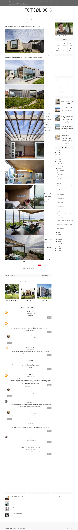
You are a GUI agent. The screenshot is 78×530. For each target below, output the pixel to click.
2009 (57, 253)
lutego (59, 243)
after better (30, 311)
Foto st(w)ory (30, 347)
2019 (57, 152)
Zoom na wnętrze (60, 194)
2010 (57, 252)
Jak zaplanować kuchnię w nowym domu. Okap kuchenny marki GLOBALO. (67, 101)
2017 (57, 156)
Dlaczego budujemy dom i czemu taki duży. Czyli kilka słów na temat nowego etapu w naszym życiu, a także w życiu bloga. (67, 128)
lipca (58, 234)
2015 (57, 159)
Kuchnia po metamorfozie (18, 507)
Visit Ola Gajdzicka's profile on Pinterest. (62, 496)
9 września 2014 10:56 (30, 361)
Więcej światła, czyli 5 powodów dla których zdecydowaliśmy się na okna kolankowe (67, 110)
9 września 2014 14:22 (30, 402)
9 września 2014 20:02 (30, 425)
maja (58, 237)
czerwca (59, 235)
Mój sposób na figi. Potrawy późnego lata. (65, 185)
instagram (64, 45)
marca (59, 241)
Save (40, 265)
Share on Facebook (20, 265)
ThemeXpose (14, 528)
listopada (59, 164)
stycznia (59, 244)
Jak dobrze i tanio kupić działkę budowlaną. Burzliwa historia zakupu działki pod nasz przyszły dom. (67, 118)
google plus (58, 50)
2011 (57, 250)
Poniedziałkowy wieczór (61, 230)
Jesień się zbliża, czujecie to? (62, 192)
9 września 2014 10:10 (30, 313)
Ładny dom (32, 268)
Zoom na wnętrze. (60, 170)
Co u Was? (59, 180)
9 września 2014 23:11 (30, 438)
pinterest (70, 45)
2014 (57, 161)
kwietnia (59, 239)
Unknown (30, 374)
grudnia (59, 163)
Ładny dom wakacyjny (12, 300)
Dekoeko (30, 423)
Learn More (62, 2)
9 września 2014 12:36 (32, 390)
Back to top (70, 528)
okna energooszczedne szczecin (30, 447)
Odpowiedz (49, 317)
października (60, 166)
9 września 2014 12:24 (30, 376)
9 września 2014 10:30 (30, 324)
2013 (57, 246)
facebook (58, 45)
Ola (32, 335)
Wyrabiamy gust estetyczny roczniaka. (64, 208)
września (59, 168)
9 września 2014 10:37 (32, 337)
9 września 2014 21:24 (32, 413)
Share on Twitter (32, 265)
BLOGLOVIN (70, 50)
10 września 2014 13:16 (30, 449)
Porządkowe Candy (18, 502)
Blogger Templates (21, 528)
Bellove (30, 400)
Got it (68, 2)
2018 (57, 154)
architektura (27, 268)
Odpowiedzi (27, 332)
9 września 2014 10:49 (30, 349)
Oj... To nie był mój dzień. (62, 217)
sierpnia (59, 232)
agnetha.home (30, 322)
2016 (57, 157)
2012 (57, 248)
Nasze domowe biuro (18, 513)
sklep (64, 50)
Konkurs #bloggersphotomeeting (18, 496)
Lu (30, 436)
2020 (57, 150)
